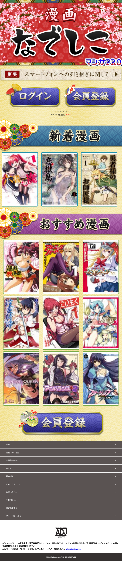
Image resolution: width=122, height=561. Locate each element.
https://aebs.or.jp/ (73, 549)
